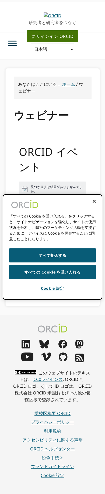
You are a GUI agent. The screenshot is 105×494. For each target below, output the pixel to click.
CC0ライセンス (48, 379)
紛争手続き (52, 458)
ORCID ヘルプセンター (52, 449)
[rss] (79, 361)
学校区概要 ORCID (52, 413)
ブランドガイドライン (52, 466)
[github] (63, 360)
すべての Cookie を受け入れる (52, 272)
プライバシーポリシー (52, 422)
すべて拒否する (52, 255)
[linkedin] (26, 347)
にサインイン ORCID (53, 36)
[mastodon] (79, 347)
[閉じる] (94, 201)
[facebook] (62, 347)
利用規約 (52, 431)
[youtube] (27, 360)
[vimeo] (46, 360)
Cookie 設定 (52, 475)
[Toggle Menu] (12, 43)
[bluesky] (44, 347)
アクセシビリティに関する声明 (52, 440)
